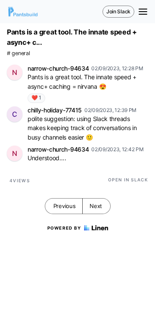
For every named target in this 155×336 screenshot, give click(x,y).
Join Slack (118, 11)
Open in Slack (128, 179)
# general (18, 53)
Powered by (64, 227)
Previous (64, 205)
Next (96, 205)
